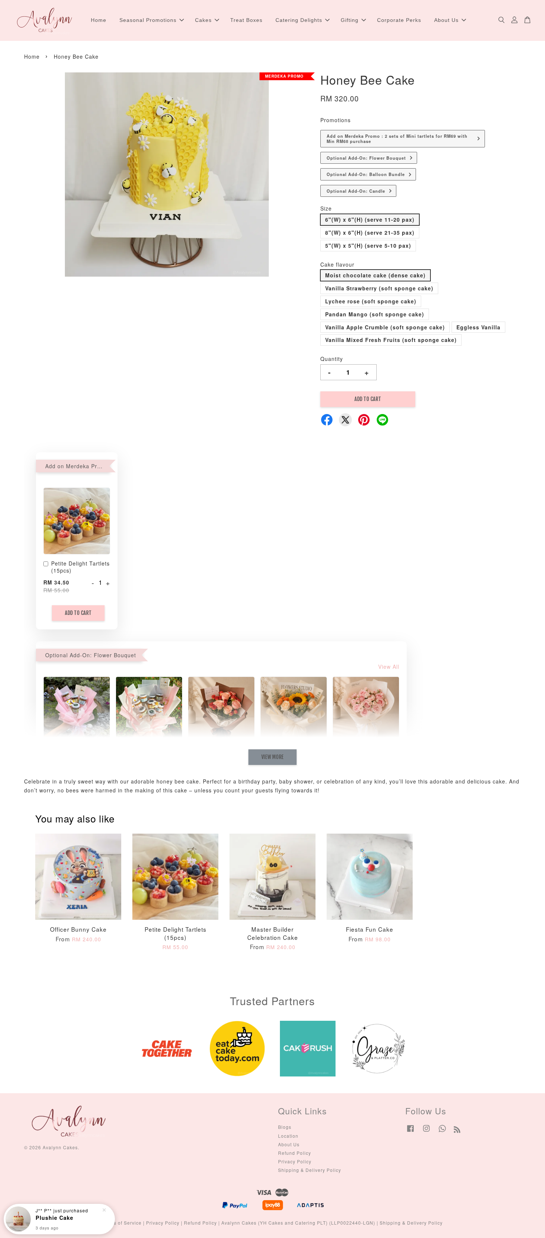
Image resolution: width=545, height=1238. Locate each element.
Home (98, 20)
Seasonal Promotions (147, 20)
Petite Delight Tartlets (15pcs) (80, 567)
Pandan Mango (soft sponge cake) (374, 314)
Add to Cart (78, 613)
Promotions (335, 120)
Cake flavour (337, 264)
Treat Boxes (246, 20)
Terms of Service (122, 1222)
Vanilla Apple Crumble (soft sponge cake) (385, 327)
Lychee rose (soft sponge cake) (370, 301)
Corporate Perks (399, 20)
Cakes (203, 20)
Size (326, 208)
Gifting (350, 20)
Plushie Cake (54, 1217)
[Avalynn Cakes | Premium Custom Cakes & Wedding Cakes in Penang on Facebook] (410, 1131)
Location (288, 1136)
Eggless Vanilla (478, 327)
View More (272, 757)
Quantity (331, 358)
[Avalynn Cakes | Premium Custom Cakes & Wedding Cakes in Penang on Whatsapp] (442, 1131)
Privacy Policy (294, 1161)
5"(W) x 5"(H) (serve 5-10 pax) (368, 245)
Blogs (284, 1127)
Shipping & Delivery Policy (309, 1170)
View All (388, 666)
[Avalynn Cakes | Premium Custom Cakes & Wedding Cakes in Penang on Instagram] (426, 1131)
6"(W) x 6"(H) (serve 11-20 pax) (369, 219)
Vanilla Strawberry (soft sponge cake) (379, 288)
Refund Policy (294, 1153)
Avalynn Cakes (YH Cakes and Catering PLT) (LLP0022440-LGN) (298, 1222)
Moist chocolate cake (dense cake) (375, 275)
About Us (446, 20)
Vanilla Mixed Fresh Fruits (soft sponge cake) (391, 339)
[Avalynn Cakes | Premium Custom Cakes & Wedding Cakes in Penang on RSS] (457, 1130)
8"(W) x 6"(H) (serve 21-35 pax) (369, 232)
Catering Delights (298, 20)
